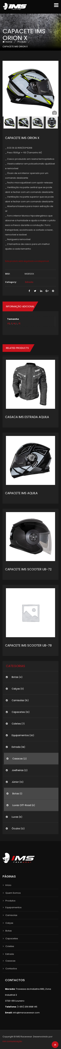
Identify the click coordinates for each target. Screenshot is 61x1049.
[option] (30, 88)
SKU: (7, 273)
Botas (15, 677)
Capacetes (18, 712)
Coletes (16, 723)
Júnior (15, 782)
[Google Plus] (47, 291)
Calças (16, 688)
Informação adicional (20, 306)
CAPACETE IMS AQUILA (21, 493)
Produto (22, 41)
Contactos (11, 968)
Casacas (17, 758)
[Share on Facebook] (29, 291)
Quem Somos (13, 893)
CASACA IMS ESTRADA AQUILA (27, 417)
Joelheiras (18, 770)
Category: (11, 282)
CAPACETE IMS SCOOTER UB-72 (28, 569)
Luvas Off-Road (21, 805)
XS (8, 323)
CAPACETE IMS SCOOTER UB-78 (28, 645)
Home (8, 41)
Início (8, 885)
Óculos (16, 828)
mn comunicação (12, 1041)
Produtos (10, 900)
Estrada (29, 282)
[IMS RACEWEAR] (15, 6)
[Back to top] (55, 1044)
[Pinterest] (53, 291)
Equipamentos (20, 735)
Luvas (15, 817)
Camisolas (18, 700)
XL (19, 323)
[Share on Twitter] (35, 291)
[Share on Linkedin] (41, 291)
